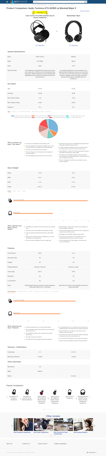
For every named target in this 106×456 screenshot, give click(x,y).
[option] (20, 398)
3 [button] (48, 409)
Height (9, 191)
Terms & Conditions (60, 443)
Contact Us (26, 443)
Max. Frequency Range (38, 111)
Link (40, 366)
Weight (24, 191)
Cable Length (37, 291)
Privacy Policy (42, 443)
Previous (7, 397)
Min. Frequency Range (24, 111)
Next (89, 397)
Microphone (46, 291)
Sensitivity (14, 111)
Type (9, 111)
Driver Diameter (12, 291)
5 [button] (52, 409)
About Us (9, 443)
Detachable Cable (22, 291)
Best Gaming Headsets (80, 432)
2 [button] (46, 409)
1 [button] (44, 409)
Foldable (30, 291)
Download (73, 376)
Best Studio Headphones (41, 432)
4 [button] (50, 409)
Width (14, 191)
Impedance (48, 111)
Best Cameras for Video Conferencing (61, 433)
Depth (18, 191)
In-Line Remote (55, 291)
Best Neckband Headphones (22, 432)
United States (92, 452)
